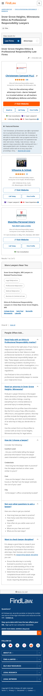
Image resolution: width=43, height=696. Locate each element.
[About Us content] (39, 653)
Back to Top (23, 592)
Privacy (11, 690)
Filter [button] (6, 28)
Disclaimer (21, 690)
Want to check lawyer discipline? (19, 539)
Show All (4, 325)
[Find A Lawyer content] (39, 659)
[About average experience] (37, 119)
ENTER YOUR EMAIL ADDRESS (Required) (16, 629)
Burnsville (29, 311)
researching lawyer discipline (27, 555)
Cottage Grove (9, 311)
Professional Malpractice (14, 286)
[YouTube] (10, 645)
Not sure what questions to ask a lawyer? (19, 505)
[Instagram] (24, 645)
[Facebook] (4, 645)
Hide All (12, 325)
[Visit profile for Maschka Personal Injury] (21, 214)
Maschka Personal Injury (21, 221)
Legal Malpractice (12, 280)
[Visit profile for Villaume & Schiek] (21, 162)
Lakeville (18, 313)
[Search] (39, 3)
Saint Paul (19, 311)
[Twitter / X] (17, 645)
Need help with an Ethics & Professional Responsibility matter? (20, 340)
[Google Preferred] (38, 645)
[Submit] (39, 633)
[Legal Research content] (39, 672)
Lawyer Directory (7, 9)
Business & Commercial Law (15, 296)
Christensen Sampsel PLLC (20, 75)
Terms (4, 690)
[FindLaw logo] (11, 3)
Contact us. (9, 618)
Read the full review (24, 151)
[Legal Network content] (39, 679)
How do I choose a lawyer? (16, 440)
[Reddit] (31, 645)
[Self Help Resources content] (39, 666)
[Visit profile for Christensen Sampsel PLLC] (21, 68)
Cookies (30, 690)
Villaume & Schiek (21, 169)
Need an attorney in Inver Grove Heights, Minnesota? (19, 387)
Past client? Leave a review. (21, 226)
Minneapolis (8, 313)
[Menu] (3, 3)
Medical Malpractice (13, 291)
